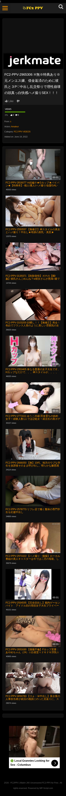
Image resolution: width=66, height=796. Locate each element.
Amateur (15, 126)
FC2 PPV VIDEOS (22, 131)
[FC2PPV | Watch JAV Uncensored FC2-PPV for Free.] (33, 8)
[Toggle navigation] (5, 8)
